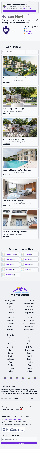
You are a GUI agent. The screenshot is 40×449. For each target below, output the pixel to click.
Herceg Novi (10, 347)
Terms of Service (29, 323)
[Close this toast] (36, 3)
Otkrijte (10, 335)
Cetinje (10, 353)
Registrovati (29, 313)
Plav (10, 362)
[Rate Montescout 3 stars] (32, 399)
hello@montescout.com (12, 420)
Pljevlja (10, 365)
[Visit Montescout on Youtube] (17, 378)
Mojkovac (10, 359)
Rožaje (10, 371)
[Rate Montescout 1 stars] (26, 399)
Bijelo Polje (29, 347)
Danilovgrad (29, 350)
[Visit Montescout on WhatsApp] (35, 378)
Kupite (10, 307)
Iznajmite (10, 304)
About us (10, 320)
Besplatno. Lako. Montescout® (15, 417)
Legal (29, 318)
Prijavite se (29, 310)
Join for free (19, 443)
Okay (19, 11)
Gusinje (29, 353)
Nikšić (30, 368)
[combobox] (32, 52)
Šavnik (29, 356)
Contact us (10, 323)
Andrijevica (30, 341)
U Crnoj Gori (10, 301)
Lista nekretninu (29, 304)
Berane (29, 344)
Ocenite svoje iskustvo (9, 398)
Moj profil (29, 307)
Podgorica (10, 368)
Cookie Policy (27, 8)
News (10, 326)
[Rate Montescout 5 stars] (38, 399)
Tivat (10, 338)
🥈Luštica (27, 31)
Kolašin (10, 356)
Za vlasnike (29, 301)
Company (10, 318)
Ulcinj (10, 341)
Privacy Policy (29, 320)
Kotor (30, 338)
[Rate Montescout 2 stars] (29, 399)
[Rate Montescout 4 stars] (35, 399)
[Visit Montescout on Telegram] (23, 378)
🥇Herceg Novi (29, 29)
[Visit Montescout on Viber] (29, 378)
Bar (10, 350)
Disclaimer (29, 326)
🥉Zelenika (27, 33)
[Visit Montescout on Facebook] (5, 378)
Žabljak (29, 359)
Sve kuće (10, 310)
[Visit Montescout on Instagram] (11, 378)
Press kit (10, 329)
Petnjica (30, 362)
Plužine (29, 371)
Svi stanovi (10, 313)
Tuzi (29, 365)
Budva (10, 344)
